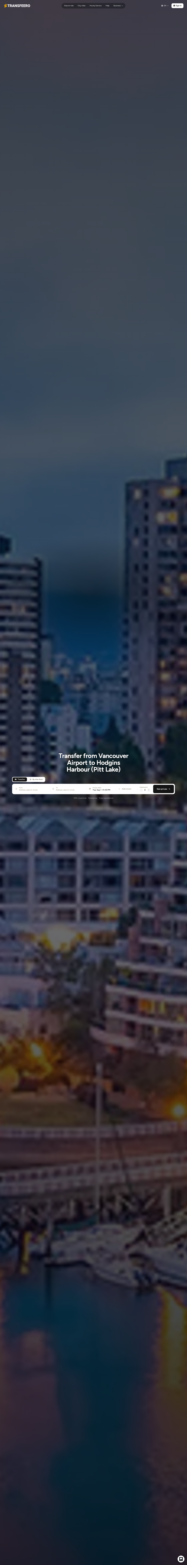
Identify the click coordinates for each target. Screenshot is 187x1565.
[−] (141, 790)
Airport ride (69, 6)
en (165, 6)
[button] (101, 789)
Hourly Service (96, 6)
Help (107, 6)
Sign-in (179, 6)
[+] (148, 790)
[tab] (20, 779)
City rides (81, 6)
